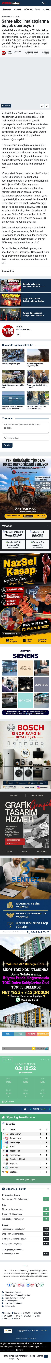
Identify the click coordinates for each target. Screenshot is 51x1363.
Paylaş (7, 105)
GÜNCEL (28, 9)
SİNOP (17, 1319)
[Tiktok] (37, 1285)
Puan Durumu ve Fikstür (15, 1298)
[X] (14, 1285)
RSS (9, 1330)
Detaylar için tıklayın (25, 1179)
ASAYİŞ (16, 17)
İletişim (7, 1313)
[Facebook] (9, 1285)
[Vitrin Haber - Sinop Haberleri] (11, 3)
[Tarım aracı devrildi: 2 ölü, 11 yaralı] (38, 376)
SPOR (37, 1316)
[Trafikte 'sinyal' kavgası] (13, 355)
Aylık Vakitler (9, 1102)
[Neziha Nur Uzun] (8, 331)
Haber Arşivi (10, 1306)
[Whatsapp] (41, 1285)
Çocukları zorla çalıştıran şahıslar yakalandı (36, 407)
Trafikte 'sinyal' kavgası (11, 364)
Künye (16, 1313)
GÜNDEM (6, 9)
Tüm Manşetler (11, 1301)
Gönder (7, 445)
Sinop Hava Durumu (13, 1292)
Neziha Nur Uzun (23, 329)
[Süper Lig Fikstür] (48, 1189)
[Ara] (43, 3)
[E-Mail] (18, 335)
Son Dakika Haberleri (14, 1303)
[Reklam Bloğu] (25, 488)
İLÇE (37, 9)
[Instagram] (23, 1285)
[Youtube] (32, 1285)
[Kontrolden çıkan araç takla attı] (13, 376)
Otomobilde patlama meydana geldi (35, 365)
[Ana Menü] (47, 3)
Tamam (19, 1350)
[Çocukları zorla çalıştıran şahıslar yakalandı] (38, 398)
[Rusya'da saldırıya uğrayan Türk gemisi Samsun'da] (13, 398)
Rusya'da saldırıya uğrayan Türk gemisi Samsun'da (12, 407)
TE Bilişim (32, 1338)
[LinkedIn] (28, 1285)
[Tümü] (48, 526)
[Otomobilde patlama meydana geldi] (38, 355)
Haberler (6, 17)
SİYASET (46, 9)
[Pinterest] (19, 1285)
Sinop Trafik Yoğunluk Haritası (17, 1295)
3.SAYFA (18, 9)
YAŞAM (7, 1319)
